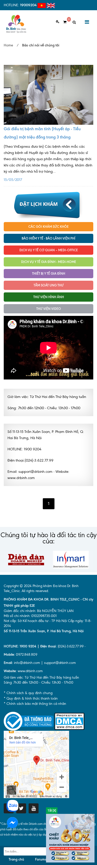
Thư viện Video (48, 309)
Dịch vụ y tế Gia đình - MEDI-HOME (48, 262)
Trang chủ (16, 859)
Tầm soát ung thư (49, 285)
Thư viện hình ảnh (48, 297)
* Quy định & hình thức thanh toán (31, 698)
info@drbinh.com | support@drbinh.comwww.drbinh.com (40, 667)
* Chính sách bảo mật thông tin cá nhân (35, 704)
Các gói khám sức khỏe (48, 227)
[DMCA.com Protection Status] (69, 721)
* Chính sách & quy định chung (28, 693)
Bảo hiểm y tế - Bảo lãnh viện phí (48, 238)
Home (8, 45)
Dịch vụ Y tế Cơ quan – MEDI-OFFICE (48, 250)
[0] (62, 22)
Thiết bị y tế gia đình (48, 273)
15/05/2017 (48, 163)
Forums (41, 859)
